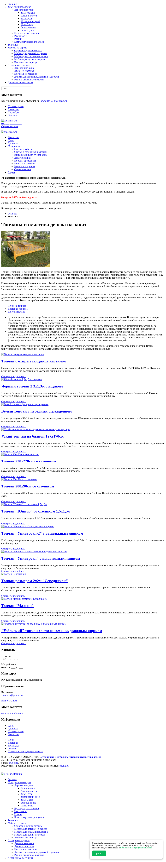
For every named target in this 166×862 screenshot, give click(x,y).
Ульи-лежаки (28, 12)
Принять (99, 853)
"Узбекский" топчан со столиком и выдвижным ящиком (51, 631)
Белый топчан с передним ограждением (36, 411)
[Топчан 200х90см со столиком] (19, 479)
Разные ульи (27, 30)
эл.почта (13, 762)
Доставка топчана (18, 308)
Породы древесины (25, 160)
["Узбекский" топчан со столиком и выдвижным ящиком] (33, 623)
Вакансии (13, 109)
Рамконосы (20, 36)
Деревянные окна (24, 68)
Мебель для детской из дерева (30, 53)
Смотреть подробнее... (13, 376)
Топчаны (13, 44)
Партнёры (13, 112)
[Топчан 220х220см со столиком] (20, 454)
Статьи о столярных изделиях (30, 152)
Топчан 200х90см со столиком (27, 486)
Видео (11, 172)
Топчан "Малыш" (17, 606)
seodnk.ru (64, 765)
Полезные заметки (24, 163)
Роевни (18, 38)
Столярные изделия (19, 65)
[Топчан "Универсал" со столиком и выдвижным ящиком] (34, 551)
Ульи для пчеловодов (19, 6)
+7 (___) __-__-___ (11, 123)
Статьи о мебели (23, 149)
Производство (16, 106)
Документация (22, 157)
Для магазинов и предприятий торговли (36, 76)
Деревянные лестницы (20, 82)
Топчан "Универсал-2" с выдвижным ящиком (42, 533)
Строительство (22, 169)
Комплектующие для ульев (29, 41)
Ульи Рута (26, 18)
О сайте (12, 748)
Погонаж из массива (25, 73)
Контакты (13, 137)
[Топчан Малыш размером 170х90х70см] (24, 598)
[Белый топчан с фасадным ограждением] (24, 404)
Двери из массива (24, 70)
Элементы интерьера (25, 62)
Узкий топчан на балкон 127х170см (32, 436)
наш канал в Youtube (12, 713)
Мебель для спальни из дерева (31, 56)
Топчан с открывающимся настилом (33, 361)
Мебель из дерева (17, 47)
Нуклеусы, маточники (26, 33)
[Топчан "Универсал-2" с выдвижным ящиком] (27, 526)
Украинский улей (30, 21)
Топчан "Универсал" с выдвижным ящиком (40, 558)
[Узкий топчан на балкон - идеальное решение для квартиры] (35, 429)
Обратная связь (9, 126)
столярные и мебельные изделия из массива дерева (71, 757)
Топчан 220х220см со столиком (28, 461)
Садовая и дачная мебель (28, 50)
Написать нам (9, 700)
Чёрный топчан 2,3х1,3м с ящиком (32, 386)
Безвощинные (28, 27)
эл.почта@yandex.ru (12, 695)
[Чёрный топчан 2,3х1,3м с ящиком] (21, 379)
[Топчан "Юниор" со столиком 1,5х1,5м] (24, 504)
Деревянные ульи (24, 9)
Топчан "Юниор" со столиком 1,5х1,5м (35, 511)
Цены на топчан (17, 305)
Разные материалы (24, 166)
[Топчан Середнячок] (13, 574)
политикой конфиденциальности (136, 847)
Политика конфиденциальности (25, 751)
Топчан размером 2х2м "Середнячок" (34, 581)
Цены (11, 140)
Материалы (14, 146)
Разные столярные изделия (29, 79)
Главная (12, 4)
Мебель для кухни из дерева (29, 59)
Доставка (13, 143)
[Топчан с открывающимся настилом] (22, 354)
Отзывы (12, 115)
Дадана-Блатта (29, 15)
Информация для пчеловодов (30, 154)
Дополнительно (16, 311)
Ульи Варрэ (27, 24)
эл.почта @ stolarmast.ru (54, 100)
